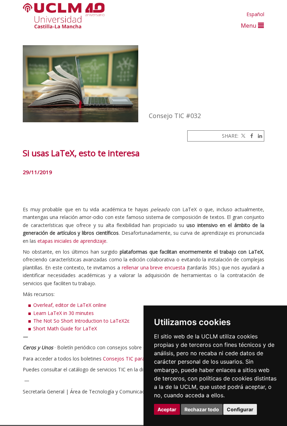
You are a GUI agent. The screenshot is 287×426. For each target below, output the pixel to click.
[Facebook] (250, 135)
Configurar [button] (240, 409)
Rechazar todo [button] (201, 409)
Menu (249, 25)
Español (255, 14)
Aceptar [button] (167, 409)
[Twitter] (242, 135)
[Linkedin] (258, 135)
